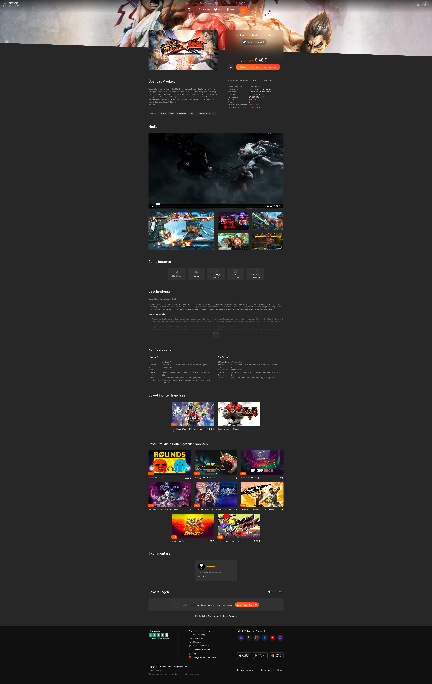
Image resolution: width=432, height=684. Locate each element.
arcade (192, 114)
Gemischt (252, 107)
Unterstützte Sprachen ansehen (260, 89)
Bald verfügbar (220, 3)
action (171, 114)
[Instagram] (257, 638)
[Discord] (241, 638)
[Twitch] (280, 638)
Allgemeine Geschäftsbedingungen (201, 631)
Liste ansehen (254, 87)
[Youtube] (272, 638)
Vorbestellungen (206, 3)
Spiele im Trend (191, 3)
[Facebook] (265, 638)
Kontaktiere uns (195, 642)
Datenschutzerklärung (197, 634)
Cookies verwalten (155, 670)
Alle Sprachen (279, 592)
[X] (249, 638)
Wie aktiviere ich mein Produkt (260, 92)
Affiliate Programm (196, 638)
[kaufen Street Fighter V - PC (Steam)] (239, 414)
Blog (230, 3)
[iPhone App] (244, 655)
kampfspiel (162, 114)
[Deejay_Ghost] (201, 566)
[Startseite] (11, 4)
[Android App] (260, 655)
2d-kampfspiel (181, 114)
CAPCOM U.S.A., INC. (256, 94)
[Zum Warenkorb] (417, 4)
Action (251, 102)
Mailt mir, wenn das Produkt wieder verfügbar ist (258, 67)
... (214, 114)
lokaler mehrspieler (204, 114)
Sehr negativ (254, 105)
